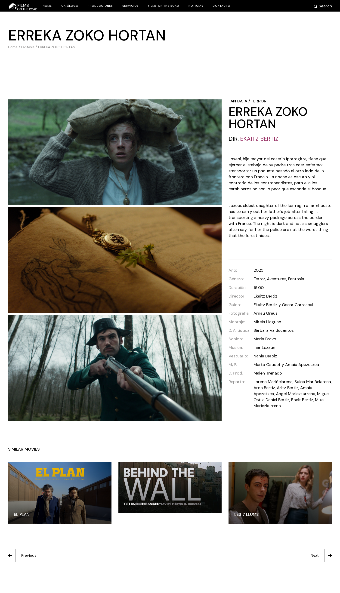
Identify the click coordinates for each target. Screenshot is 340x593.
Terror (258, 101)
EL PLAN (21, 514)
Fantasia (238, 101)
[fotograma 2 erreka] (115, 260)
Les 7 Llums (246, 514)
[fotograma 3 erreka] (115, 368)
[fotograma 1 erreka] (115, 152)
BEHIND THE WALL (141, 504)
